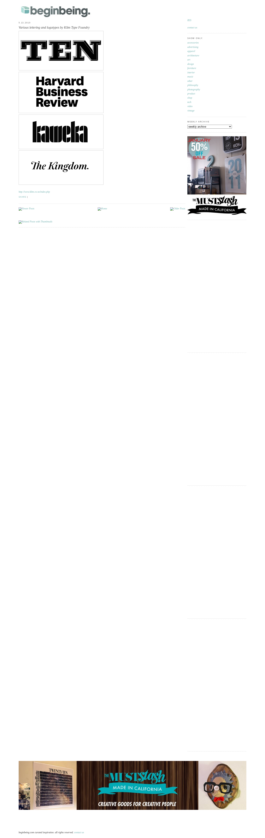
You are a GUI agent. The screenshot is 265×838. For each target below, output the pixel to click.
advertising (192, 47)
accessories (193, 42)
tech (189, 102)
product (191, 93)
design (190, 64)
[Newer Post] (26, 208)
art (188, 59)
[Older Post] (177, 208)
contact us (192, 27)
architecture (193, 55)
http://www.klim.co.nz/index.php (34, 192)
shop (189, 98)
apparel (191, 51)
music (190, 76)
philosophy (192, 85)
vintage (190, 110)
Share (22, 197)
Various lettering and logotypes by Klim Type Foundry (54, 27)
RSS (189, 20)
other (190, 81)
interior (191, 72)
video (190, 106)
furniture (191, 68)
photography (193, 89)
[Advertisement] (203, 285)
